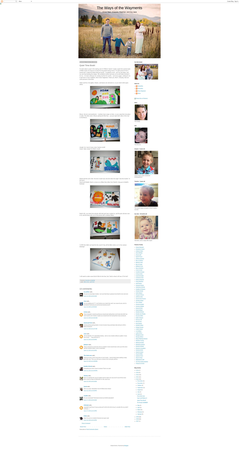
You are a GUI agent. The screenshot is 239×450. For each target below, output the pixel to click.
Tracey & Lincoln (140, 363)
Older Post (127, 426)
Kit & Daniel (139, 323)
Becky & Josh (139, 262)
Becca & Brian (139, 260)
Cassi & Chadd (139, 276)
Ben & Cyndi (139, 264)
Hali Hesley (139, 283)
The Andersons (88, 355)
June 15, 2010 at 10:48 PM (90, 370)
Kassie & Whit (139, 316)
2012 (137, 374)
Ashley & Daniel (140, 258)
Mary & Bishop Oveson (141, 338)
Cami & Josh (139, 270)
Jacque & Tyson (140, 295)
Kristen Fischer (139, 327)
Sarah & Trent (139, 356)
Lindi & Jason (139, 329)
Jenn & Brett (139, 302)
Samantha (140, 86)
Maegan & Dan (139, 335)
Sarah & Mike (139, 354)
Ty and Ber (86, 292)
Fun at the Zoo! (141, 396)
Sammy (86, 375)
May (138, 405)
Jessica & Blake (140, 306)
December (140, 381)
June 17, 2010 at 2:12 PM (90, 411)
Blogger (126, 445)
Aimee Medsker (140, 247)
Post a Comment (86, 423)
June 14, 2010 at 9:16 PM (90, 350)
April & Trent (139, 256)
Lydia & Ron (139, 333)
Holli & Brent (139, 293)
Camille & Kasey (140, 272)
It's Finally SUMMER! (142, 402)
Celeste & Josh (139, 277)
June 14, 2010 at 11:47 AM (90, 328)
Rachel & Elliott (140, 346)
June (138, 394)
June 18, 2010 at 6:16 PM (90, 420)
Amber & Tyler (139, 251)
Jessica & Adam (140, 304)
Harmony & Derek (140, 287)
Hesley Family (139, 291)
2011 (137, 377)
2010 (137, 379)
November (140, 383)
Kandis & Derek (88, 366)
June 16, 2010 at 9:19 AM (90, 381)
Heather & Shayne (140, 289)
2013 (137, 372)
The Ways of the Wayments (119, 8)
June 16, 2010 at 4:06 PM (90, 390)
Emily (85, 416)
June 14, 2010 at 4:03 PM (90, 339)
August (139, 389)
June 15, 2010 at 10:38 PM (90, 361)
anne (85, 333)
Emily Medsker (139, 281)
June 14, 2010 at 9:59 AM (90, 307)
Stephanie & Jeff (140, 359)
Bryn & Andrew (139, 268)
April (138, 407)
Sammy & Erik (139, 350)
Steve (139, 93)
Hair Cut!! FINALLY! (142, 398)
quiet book (92, 281)
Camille (86, 395)
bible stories (86, 281)
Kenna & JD (139, 319)
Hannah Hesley (140, 285)
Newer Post (83, 426)
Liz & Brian (138, 331)
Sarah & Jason (139, 352)
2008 (137, 419)
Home (105, 426)
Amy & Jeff (138, 255)
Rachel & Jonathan (141, 348)
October (139, 385)
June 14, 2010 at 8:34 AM (90, 296)
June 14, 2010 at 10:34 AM (90, 318)
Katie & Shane (139, 317)
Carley (85, 312)
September (140, 387)
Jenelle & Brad (139, 300)
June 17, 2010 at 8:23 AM (90, 400)
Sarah (85, 386)
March (139, 409)
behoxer (86, 344)
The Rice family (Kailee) (142, 361)
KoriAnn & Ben (139, 325)
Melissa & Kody (140, 342)
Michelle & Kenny (140, 344)
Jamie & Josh (139, 296)
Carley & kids (139, 274)
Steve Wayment (142, 91)
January (139, 414)
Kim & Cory (139, 321)
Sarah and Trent (88, 323)
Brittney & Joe (139, 266)
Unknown (86, 405)
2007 (137, 421)
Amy (85, 301)
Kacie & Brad (139, 310)
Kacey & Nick (139, 308)
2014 (137, 370)
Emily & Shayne (140, 279)
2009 (137, 417)
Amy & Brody (139, 253)
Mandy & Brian (139, 337)
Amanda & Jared (140, 249)
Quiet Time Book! (141, 400)
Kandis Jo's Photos (140, 314)
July (138, 392)
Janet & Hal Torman (141, 298)
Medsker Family (140, 340)
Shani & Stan (139, 357)
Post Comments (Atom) (92, 429)
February (139, 412)
